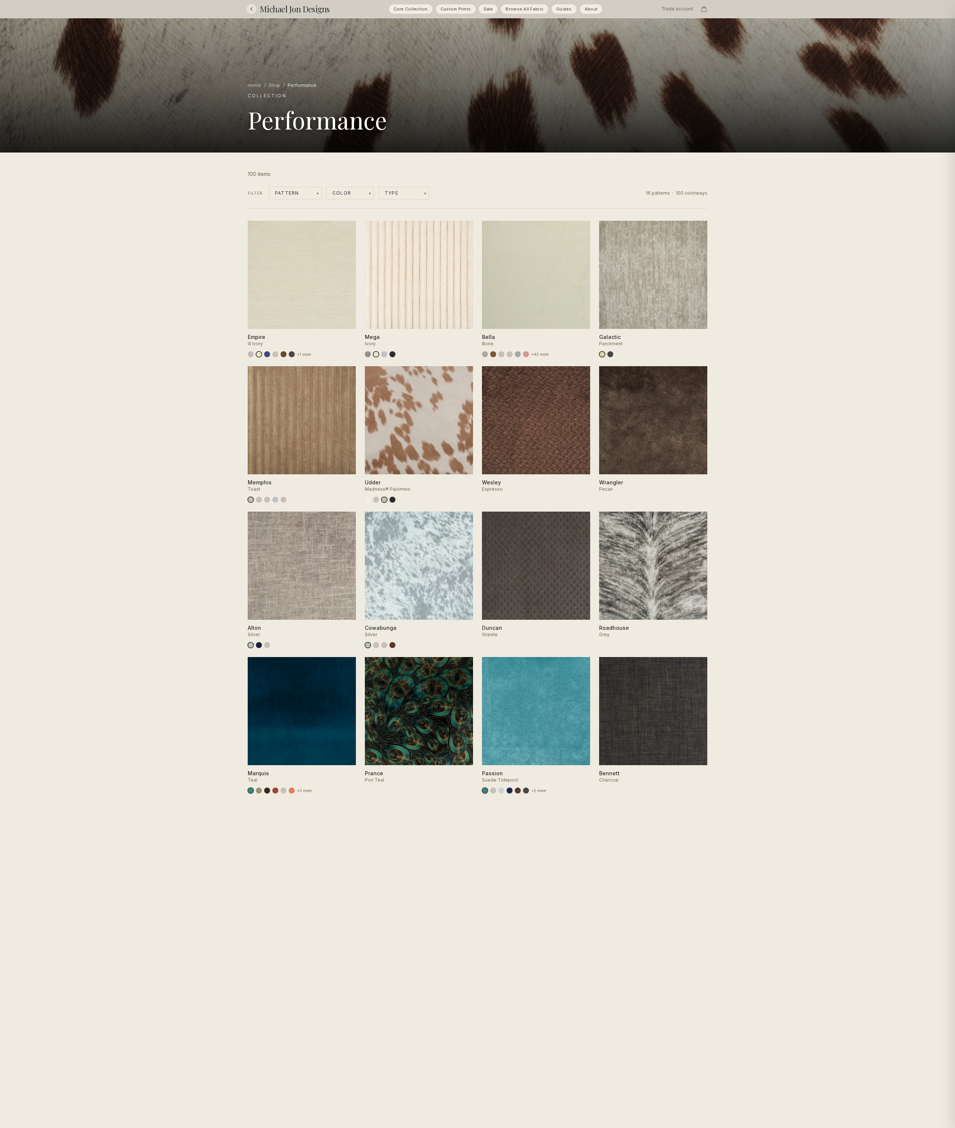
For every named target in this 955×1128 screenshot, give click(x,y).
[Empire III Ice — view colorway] (275, 354)
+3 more (304, 790)
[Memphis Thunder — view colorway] (259, 500)
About (591, 9)
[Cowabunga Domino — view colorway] (384, 645)
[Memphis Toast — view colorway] (250, 499)
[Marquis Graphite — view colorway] (283, 791)
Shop (274, 85)
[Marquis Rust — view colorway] (275, 791)
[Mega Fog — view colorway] (384, 354)
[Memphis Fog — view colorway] (275, 500)
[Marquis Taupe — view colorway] (259, 791)
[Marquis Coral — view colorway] (292, 791)
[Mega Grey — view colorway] (368, 354)
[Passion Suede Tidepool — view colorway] (485, 790)
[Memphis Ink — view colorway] (267, 500)
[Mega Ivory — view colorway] (376, 354)
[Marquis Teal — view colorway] (250, 790)
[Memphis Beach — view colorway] (283, 500)
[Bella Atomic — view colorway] (510, 354)
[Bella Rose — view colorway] (526, 354)
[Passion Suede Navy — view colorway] (510, 791)
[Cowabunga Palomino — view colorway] (376, 645)
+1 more (304, 354)
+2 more (538, 790)
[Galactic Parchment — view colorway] (602, 354)
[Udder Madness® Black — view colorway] (392, 500)
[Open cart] (704, 9)
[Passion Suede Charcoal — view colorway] (526, 791)
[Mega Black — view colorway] (392, 354)
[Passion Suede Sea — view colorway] (493, 791)
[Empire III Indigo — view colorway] (267, 354)
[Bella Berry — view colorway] (501, 354)
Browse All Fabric (524, 9)
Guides (564, 9)
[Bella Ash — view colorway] (518, 354)
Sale (488, 9)
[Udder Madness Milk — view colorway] (368, 500)
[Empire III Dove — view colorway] (251, 354)
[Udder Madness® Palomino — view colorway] (384, 499)
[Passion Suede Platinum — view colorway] (501, 791)
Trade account (677, 9)
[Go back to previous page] (251, 9)
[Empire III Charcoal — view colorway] (292, 354)
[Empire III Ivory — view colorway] (259, 354)
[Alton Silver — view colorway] (250, 645)
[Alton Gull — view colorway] (267, 645)
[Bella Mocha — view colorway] (493, 354)
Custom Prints (456, 9)
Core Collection (411, 9)
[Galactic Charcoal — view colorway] (610, 354)
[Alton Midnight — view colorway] (259, 645)
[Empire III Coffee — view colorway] (283, 354)
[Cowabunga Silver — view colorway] (367, 645)
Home (254, 85)
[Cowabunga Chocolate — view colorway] (392, 645)
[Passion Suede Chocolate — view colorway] (518, 791)
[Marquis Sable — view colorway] (267, 791)
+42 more (539, 354)
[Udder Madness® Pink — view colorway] (376, 500)
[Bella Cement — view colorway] (485, 354)
